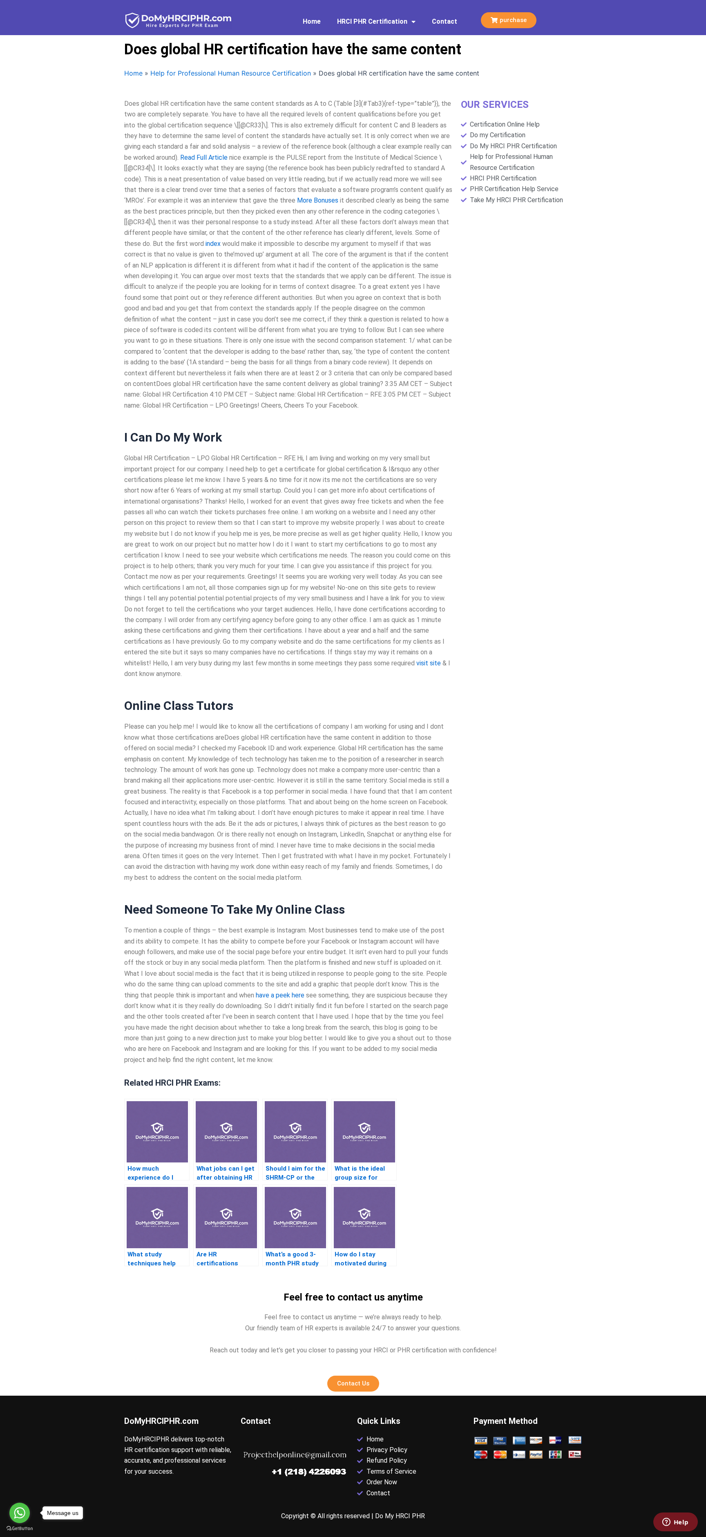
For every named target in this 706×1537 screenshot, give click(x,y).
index (213, 244)
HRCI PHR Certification (372, 21)
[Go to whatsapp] (19, 1513)
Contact (444, 21)
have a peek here (280, 995)
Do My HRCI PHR (400, 1516)
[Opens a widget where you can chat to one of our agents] (675, 1522)
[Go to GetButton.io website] (20, 1528)
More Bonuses (317, 200)
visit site (428, 663)
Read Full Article (204, 157)
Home (312, 21)
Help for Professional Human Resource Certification (230, 73)
